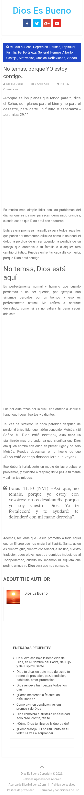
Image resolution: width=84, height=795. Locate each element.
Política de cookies (63, 784)
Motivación (26, 58)
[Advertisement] (42, 163)
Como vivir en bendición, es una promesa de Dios (39, 706)
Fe (20, 52)
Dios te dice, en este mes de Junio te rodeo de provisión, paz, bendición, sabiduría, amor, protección (43, 676)
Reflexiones (56, 58)
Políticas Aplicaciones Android (42, 779)
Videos (72, 58)
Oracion (41, 58)
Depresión (40, 47)
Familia (11, 52)
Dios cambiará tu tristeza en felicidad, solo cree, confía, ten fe (43, 716)
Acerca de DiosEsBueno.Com (27, 784)
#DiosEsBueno (21, 47)
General (43, 52)
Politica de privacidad (20, 790)
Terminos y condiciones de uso (59, 790)
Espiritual (68, 47)
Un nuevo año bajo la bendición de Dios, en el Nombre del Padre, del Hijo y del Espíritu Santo (44, 662)
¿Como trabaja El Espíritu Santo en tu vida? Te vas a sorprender (43, 731)
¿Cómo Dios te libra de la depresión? (43, 724)
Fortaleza (29, 52)
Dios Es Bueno (42, 10)
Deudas (54, 47)
